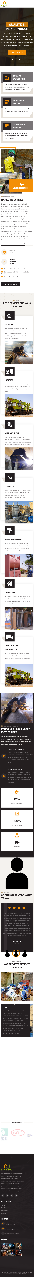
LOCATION (9, 380)
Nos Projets (4, 1210)
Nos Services (5, 1207)
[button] (12, 59)
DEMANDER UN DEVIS (11, 284)
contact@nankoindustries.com (13, 1228)
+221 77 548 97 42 (9, 1223)
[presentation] (16, 1145)
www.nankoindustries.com (12, 1229)
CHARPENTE (10, 592)
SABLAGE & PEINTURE (14, 539)
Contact (3, 1213)
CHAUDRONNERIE (12, 433)
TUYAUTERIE (10, 486)
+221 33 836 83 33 (10, 1224)
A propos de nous (6, 1205)
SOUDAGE (9, 324)
